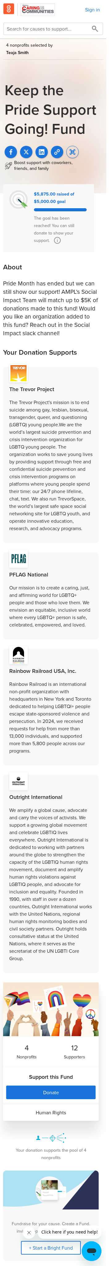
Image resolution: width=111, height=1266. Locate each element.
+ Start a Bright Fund (51, 1247)
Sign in (92, 9)
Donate (51, 1092)
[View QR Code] (72, 152)
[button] (57, 152)
